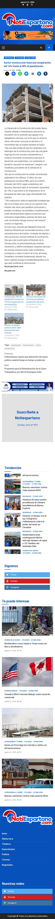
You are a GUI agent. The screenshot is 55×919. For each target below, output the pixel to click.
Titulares (19, 58)
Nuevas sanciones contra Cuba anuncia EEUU (13, 486)
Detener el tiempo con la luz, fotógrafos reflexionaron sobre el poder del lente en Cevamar (13, 520)
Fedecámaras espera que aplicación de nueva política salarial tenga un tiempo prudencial (26, 356)
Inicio (4, 833)
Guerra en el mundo (30, 550)
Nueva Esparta (28, 345)
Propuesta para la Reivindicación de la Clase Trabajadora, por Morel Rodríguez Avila (25, 368)
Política (5, 854)
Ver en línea (49, 47)
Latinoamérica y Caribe (32, 481)
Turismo (6, 859)
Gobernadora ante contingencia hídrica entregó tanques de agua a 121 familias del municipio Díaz (13, 539)
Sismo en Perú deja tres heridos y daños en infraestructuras (27, 722)
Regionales (9, 58)
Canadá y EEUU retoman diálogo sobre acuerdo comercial (27, 672)
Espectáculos (8, 849)
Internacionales (11, 691)
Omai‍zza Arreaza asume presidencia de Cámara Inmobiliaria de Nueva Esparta (13, 502)
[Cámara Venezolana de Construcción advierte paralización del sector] (35, 289)
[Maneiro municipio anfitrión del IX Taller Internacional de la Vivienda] (14, 318)
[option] (27, 487)
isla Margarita (16, 345)
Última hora (30, 58)
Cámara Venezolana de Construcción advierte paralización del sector (35, 299)
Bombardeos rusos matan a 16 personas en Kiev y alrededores (27, 621)
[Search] (41, 47)
